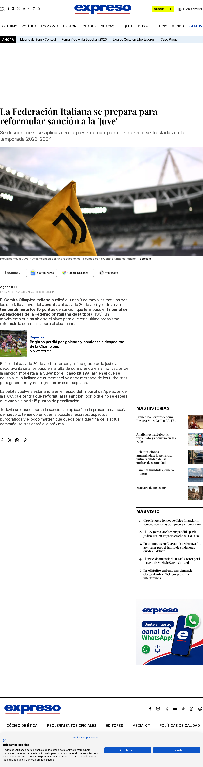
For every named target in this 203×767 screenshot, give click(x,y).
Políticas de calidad (180, 725)
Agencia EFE (10, 286)
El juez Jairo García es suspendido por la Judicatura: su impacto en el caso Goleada (171, 534)
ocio (163, 26)
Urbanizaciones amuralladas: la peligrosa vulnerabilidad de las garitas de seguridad (154, 457)
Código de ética (22, 725)
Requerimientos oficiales (71, 725)
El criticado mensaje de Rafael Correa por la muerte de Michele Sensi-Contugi (172, 561)
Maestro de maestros (151, 488)
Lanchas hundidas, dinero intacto (155, 472)
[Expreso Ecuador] (32, 713)
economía (50, 26)
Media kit (141, 725)
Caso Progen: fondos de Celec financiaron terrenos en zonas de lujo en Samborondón (172, 522)
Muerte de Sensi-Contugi (38, 39)
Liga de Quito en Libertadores (134, 39)
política (29, 26)
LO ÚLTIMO (8, 26)
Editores (114, 725)
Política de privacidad (86, 737)
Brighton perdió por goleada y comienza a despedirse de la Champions (77, 344)
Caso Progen (170, 39)
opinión (70, 26)
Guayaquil (110, 26)
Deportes (146, 26)
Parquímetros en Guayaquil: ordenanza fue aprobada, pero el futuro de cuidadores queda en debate (172, 547)
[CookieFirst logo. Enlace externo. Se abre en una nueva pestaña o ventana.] (4, 740)
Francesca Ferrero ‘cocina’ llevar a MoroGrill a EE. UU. (156, 419)
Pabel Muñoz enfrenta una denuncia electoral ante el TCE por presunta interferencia (167, 574)
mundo (178, 26)
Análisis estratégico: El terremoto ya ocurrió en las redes (156, 438)
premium (195, 26)
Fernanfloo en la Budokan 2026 (84, 39)
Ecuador (89, 26)
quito (129, 26)
